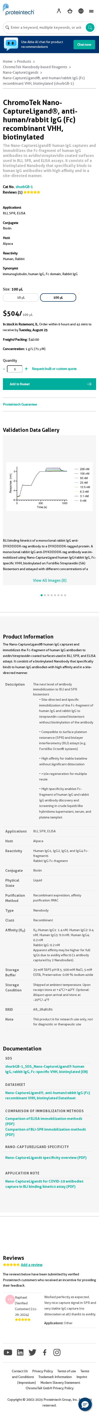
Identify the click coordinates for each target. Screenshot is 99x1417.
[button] (85, 1404)
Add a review (32, 1265)
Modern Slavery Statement (60, 1382)
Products (24, 61)
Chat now (84, 44)
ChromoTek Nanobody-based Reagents (35, 67)
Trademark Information (55, 1377)
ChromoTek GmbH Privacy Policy (50, 1388)
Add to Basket (20, 384)
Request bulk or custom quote (54, 369)
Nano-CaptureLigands (20, 72)
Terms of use (66, 1371)
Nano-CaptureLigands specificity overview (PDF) (46, 1157)
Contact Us (20, 1371)
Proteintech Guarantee (20, 404)
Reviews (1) (12, 192)
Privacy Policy (42, 1371)
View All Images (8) (49, 580)
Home (7, 61)
